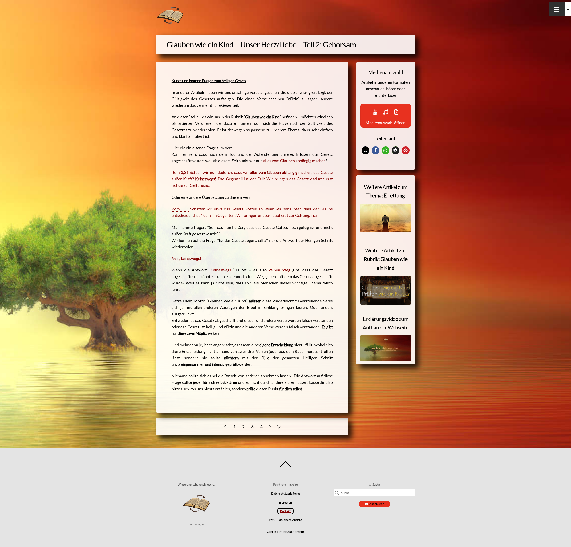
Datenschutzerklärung (285, 493)
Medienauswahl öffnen (385, 122)
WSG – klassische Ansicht (285, 520)
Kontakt (285, 511)
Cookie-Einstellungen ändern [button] (285, 531)
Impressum (285, 502)
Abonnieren (376, 504)
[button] (365, 150)
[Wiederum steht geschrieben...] (170, 23)
